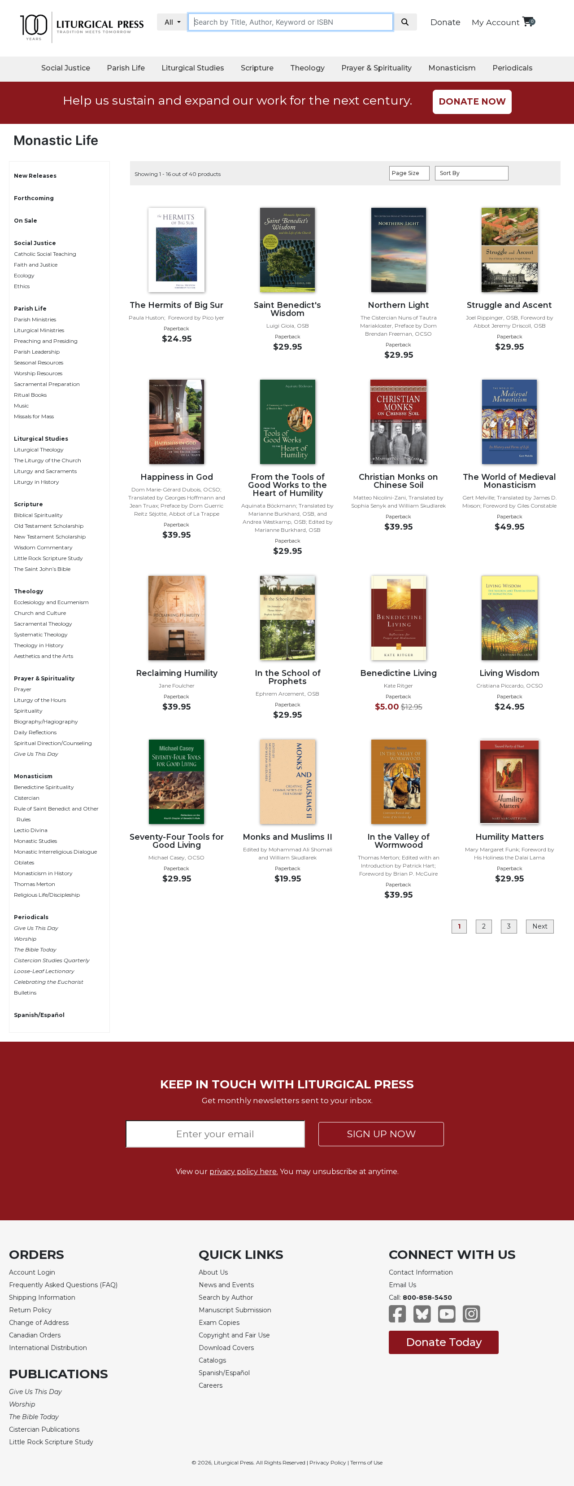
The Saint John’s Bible (42, 568)
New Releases (35, 175)
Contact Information (421, 1272)
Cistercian (26, 797)
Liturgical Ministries (39, 330)
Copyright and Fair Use (234, 1335)
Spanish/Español (39, 1015)
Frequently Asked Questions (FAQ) (63, 1285)
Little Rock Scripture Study (48, 558)
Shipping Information (42, 1297)
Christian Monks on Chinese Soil (398, 481)
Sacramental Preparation (47, 384)
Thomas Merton (34, 884)
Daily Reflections (35, 732)
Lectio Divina (31, 830)
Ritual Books (30, 394)
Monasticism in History (43, 873)
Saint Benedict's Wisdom (287, 309)
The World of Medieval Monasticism (509, 481)
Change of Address (39, 1323)
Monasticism (452, 68)
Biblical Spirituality (38, 515)
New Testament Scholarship (50, 536)
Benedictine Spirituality (44, 787)
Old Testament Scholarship (48, 525)
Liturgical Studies (192, 68)
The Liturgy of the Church (47, 460)
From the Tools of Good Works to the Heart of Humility (287, 485)
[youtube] (447, 1318)
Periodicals (512, 68)
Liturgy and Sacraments (45, 471)
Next (540, 926)
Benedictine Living (398, 673)
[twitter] (422, 1318)
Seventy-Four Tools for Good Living (177, 841)
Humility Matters (509, 837)
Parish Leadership (37, 351)
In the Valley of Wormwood (398, 841)
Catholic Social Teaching (45, 253)
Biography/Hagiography (46, 721)
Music (21, 405)
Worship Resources (38, 373)
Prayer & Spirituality (376, 68)
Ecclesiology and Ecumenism (51, 602)
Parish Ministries (35, 319)
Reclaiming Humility (176, 673)
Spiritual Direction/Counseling (53, 743)
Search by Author (226, 1297)
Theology (307, 68)
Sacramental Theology (43, 623)
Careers (210, 1385)
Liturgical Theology (39, 449)
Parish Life (126, 68)
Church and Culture (40, 612)
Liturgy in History (36, 481)
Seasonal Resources (38, 362)
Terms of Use (366, 1462)
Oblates (24, 862)
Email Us (402, 1285)
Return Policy (30, 1310)
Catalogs (212, 1360)
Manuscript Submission (235, 1310)
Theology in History (39, 645)
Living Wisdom (509, 673)
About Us (213, 1272)
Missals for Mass (34, 416)
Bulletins (25, 992)
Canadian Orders (35, 1335)
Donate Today (444, 1342)
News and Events (226, 1285)
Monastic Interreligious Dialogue (55, 851)
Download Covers (226, 1348)
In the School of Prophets (288, 677)
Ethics (22, 286)
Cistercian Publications (44, 1429)
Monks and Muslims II (287, 837)
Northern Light (398, 305)
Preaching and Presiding (46, 341)
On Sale (25, 220)
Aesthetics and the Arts (43, 656)
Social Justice (65, 68)
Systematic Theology (41, 634)
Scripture (257, 68)
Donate (445, 22)
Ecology (24, 275)
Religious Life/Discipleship (47, 894)
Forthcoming (34, 198)
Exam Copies (219, 1323)
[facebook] (397, 1318)
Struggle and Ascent (509, 305)
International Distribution (48, 1348)
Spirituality (28, 710)
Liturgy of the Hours (40, 700)
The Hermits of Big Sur (176, 305)
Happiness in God (176, 477)
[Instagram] (471, 1318)
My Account (496, 22)
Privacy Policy (327, 1462)
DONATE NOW (472, 101)
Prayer (22, 689)
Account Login (32, 1272)
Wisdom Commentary (43, 547)
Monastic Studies (35, 840)
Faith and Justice (35, 264)
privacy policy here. (243, 1171)
